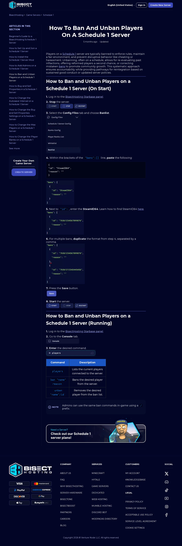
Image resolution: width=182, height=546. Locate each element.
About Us (65, 473)
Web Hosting (99, 499)
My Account (132, 473)
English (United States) (120, 5)
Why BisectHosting (71, 486)
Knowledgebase (135, 479)
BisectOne (66, 499)
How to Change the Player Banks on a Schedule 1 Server (23, 139)
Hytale (96, 479)
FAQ (62, 479)
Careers (65, 519)
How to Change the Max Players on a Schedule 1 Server (22, 127)
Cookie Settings (135, 528)
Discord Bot (99, 512)
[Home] (20, 5)
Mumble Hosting (102, 506)
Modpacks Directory (104, 519)
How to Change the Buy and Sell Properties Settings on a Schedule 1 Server (22, 114)
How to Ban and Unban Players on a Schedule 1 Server (22, 77)
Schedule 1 (48, 15)
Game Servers (33, 15)
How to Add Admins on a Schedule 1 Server (22, 67)
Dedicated (98, 492)
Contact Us (132, 486)
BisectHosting (16, 15)
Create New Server (160, 5)
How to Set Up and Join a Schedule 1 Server (23, 50)
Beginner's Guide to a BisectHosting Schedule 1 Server (22, 39)
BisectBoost (67, 506)
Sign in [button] (141, 5)
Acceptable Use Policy (139, 514)
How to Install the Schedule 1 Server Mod (21, 58)
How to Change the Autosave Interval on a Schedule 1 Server (21, 101)
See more (14, 148)
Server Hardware (71, 492)
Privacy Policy (134, 501)
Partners (66, 512)
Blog (63, 525)
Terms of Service (135, 508)
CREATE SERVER (23, 172)
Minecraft (98, 473)
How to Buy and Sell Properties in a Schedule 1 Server (23, 89)
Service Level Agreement (140, 521)
